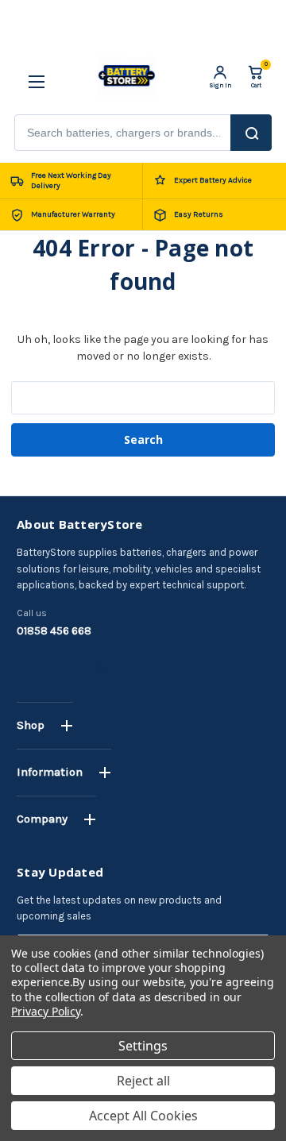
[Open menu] (31, 76)
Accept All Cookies (143, 1115)
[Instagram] (51, 666)
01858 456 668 (54, 631)
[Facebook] (25, 666)
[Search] (251, 132)
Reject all (143, 1080)
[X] (101, 666)
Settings (143, 1045)
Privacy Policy (45, 1011)
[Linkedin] (76, 666)
